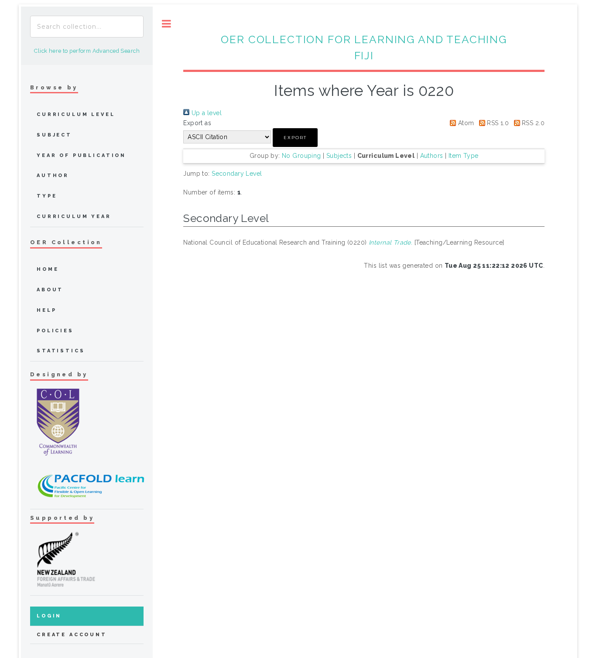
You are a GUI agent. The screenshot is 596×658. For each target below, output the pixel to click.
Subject (54, 135)
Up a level (205, 112)
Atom (465, 122)
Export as (197, 122)
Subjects (339, 155)
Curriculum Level (76, 114)
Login (49, 616)
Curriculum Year (74, 216)
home (47, 269)
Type (47, 196)
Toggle (166, 24)
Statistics (61, 351)
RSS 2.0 (532, 122)
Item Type (464, 155)
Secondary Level (237, 173)
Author (53, 175)
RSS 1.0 (497, 122)
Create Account (72, 635)
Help (46, 310)
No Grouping (301, 155)
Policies (55, 331)
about (50, 290)
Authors (431, 155)
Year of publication (81, 155)
